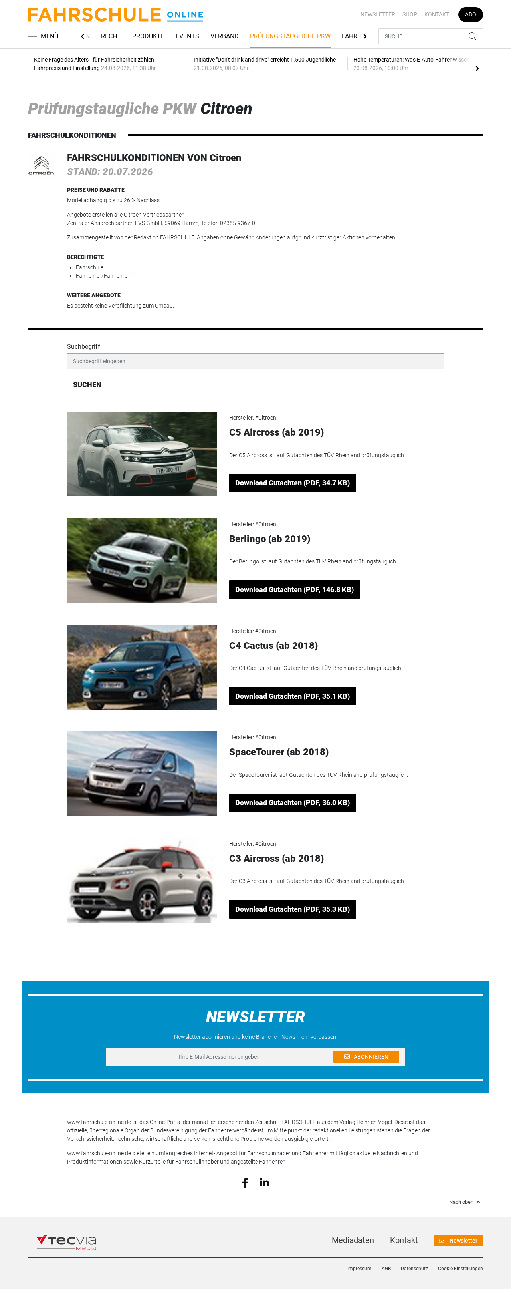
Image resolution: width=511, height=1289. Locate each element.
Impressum (359, 1268)
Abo (470, 14)
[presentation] (477, 68)
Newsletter (377, 14)
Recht (111, 36)
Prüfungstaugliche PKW (290, 36)
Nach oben (461, 1202)
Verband (224, 36)
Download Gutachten (292, 483)
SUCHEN (87, 384)
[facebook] (245, 1182)
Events (187, 36)
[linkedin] (264, 1182)
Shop (409, 14)
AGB (386, 1268)
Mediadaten (353, 1240)
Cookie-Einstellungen (460, 1268)
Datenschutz (414, 1268)
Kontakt (436, 14)
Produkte (148, 36)
